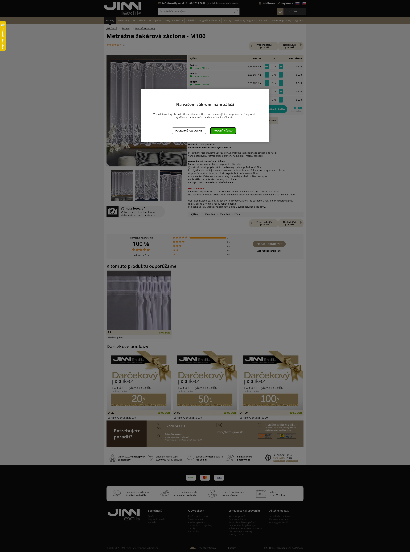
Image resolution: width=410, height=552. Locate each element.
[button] (223, 131)
